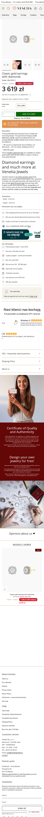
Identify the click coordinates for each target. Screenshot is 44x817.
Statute (4, 686)
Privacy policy (6, 690)
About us (5, 369)
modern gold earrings (15, 153)
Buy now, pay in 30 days (10, 729)
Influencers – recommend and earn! (14, 697)
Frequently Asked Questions (12, 714)
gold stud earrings (17, 183)
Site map (5, 701)
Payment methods (8, 726)
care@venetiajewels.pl (15, 753)
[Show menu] (3, 8)
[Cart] (40, 8)
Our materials (6, 682)
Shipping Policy (8, 361)
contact (5, 755)
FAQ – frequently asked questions (16, 353)
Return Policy (6, 694)
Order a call (33, 296)
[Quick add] (5, 589)
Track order (5, 711)
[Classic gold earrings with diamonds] (22, 570)
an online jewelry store (24, 177)
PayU (29, 226)
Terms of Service (6, 813)
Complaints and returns (10, 718)
